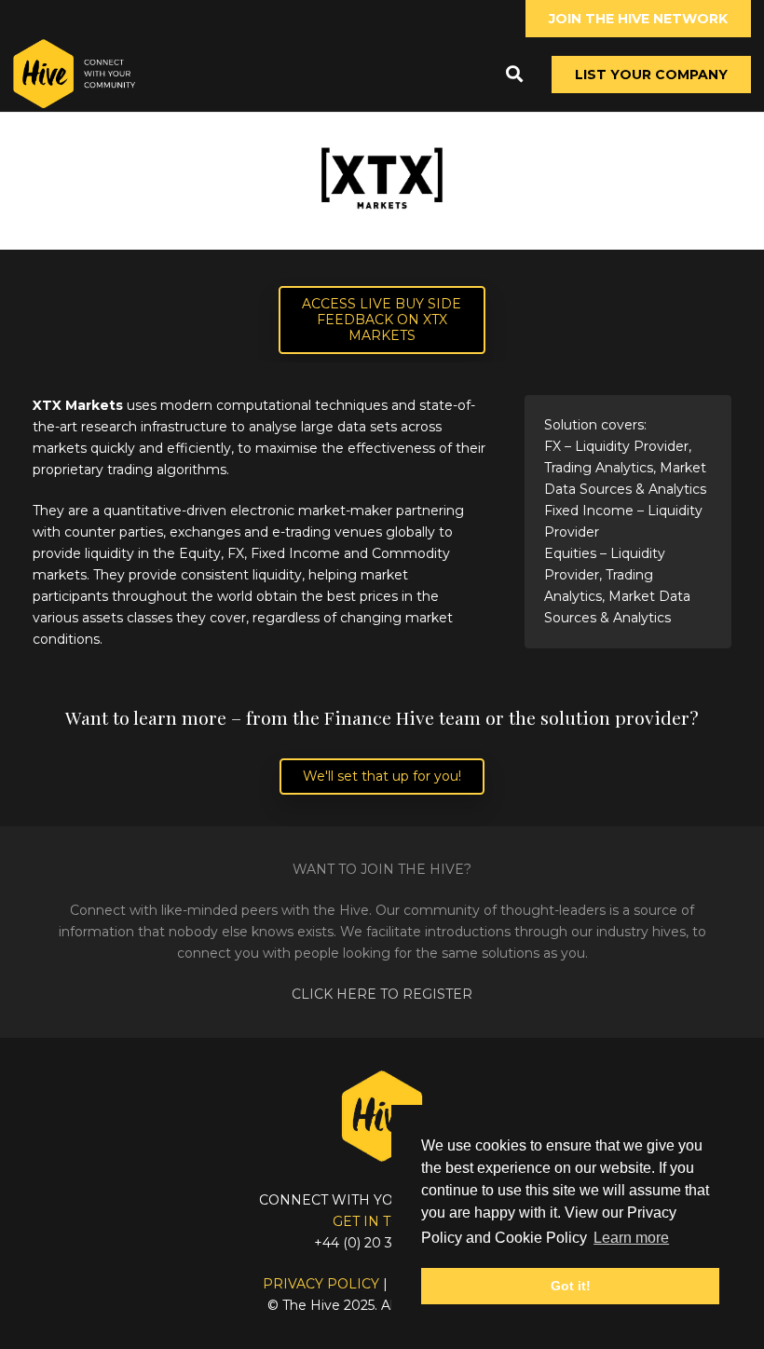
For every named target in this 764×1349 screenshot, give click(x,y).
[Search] (514, 74)
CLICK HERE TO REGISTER (382, 994)
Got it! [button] (571, 1285)
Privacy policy (321, 1283)
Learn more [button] (631, 1238)
